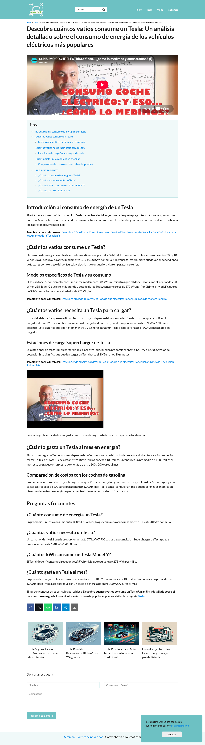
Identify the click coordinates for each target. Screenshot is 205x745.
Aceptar (172, 734)
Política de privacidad (90, 737)
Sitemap (69, 737)
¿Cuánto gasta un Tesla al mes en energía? (57, 158)
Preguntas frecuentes (46, 169)
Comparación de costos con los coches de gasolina (65, 164)
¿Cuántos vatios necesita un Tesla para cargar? (60, 147)
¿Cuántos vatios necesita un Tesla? (57, 180)
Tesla (149, 9)
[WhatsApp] (48, 607)
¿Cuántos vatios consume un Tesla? (54, 136)
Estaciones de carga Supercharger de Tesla (61, 152)
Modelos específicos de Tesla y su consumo (61, 141)
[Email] (74, 607)
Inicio (139, 9)
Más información (180, 725)
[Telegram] (66, 607)
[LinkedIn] (57, 607)
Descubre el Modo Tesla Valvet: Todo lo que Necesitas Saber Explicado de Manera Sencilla (114, 298)
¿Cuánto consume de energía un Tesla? (59, 175)
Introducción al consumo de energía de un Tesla (60, 131)
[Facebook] (30, 607)
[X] (39, 607)
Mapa (160, 9)
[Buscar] (103, 9)
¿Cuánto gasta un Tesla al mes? (54, 190)
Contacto (173, 9)
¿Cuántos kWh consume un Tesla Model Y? (61, 185)
